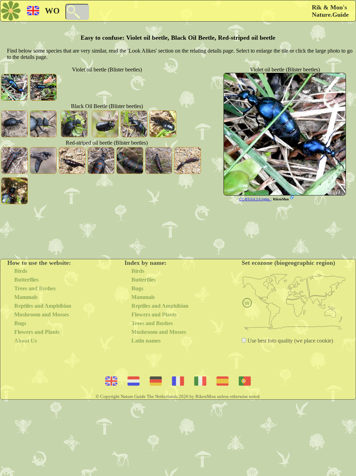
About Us (25, 341)
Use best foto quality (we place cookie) (289, 341)
